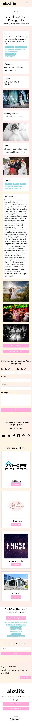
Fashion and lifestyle (21, 47)
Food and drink (9, 49)
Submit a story (16, 709)
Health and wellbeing (11, 51)
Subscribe (16, 653)
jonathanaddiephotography (15, 152)
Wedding (7, 188)
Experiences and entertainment (16, 636)
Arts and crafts (9, 47)
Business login (16, 704)
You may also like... (16, 447)
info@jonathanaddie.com (14, 67)
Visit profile (16, 484)
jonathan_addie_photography (16, 149)
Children (23, 184)
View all (12, 618)
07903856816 (11, 71)
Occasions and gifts (10, 54)
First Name (5, 369)
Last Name (21, 369)
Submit (16, 410)
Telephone (4, 385)
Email (3, 377)
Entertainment (16, 188)
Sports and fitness (10, 56)
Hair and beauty (20, 49)
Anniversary (8, 184)
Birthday (16, 184)
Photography (18, 186)
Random (22, 618)
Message (4, 393)
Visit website (16, 346)
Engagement (8, 186)
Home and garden (16, 629)
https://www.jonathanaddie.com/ (16, 23)
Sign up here (25, 677)
